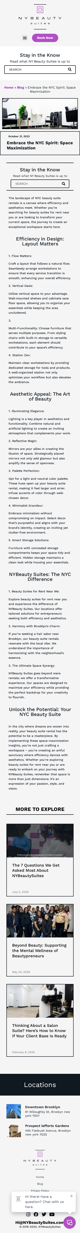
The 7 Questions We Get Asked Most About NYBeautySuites (36, 870)
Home (8, 87)
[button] (25, 38)
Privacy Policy (40, 1190)
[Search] (70, 69)
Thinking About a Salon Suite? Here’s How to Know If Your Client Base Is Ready (39, 1030)
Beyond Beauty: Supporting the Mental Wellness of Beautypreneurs (39, 950)
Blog (20, 87)
